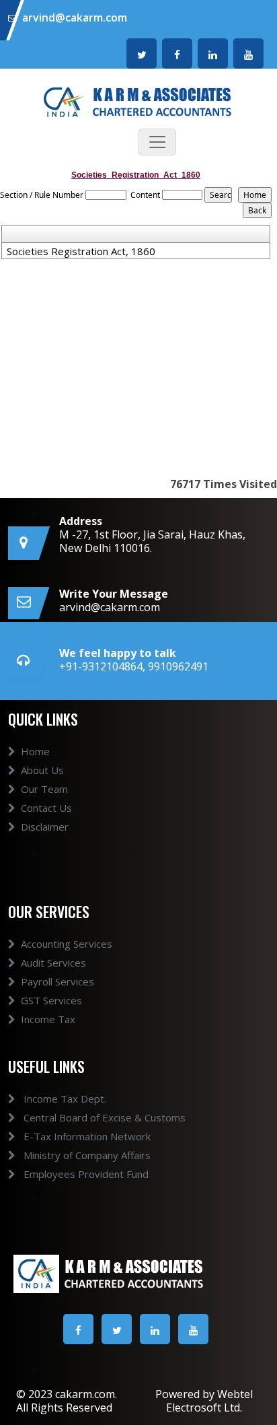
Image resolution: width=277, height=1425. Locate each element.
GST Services (51, 1000)
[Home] (138, 101)
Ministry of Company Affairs (86, 1155)
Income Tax (48, 1019)
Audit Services (53, 962)
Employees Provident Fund (85, 1174)
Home (35, 751)
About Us (42, 770)
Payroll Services (57, 981)
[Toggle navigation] (157, 142)
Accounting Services (66, 943)
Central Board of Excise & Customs (103, 1117)
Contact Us (46, 807)
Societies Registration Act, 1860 (81, 251)
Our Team (44, 789)
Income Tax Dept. (63, 1098)
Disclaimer (45, 826)
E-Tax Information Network (86, 1136)
